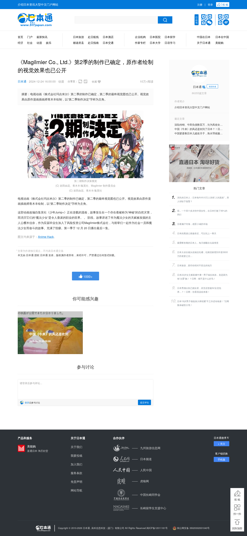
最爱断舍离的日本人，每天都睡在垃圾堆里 (197, 242)
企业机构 (140, 37)
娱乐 (48, 43)
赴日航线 (93, 37)
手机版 (221, 459)
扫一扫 (237, 514)
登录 (210, 4)
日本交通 (108, 43)
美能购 (219, 43)
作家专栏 (140, 43)
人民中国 (142, 470)
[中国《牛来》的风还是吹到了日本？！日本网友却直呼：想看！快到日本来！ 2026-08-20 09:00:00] (50, 313)
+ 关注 (221, 443)
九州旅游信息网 (146, 448)
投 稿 (237, 499)
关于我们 (76, 447)
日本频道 (142, 459)
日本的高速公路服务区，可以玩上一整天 (196, 233)
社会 (30, 43)
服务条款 (76, 473)
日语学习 (170, 43)
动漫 (39, 43)
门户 (30, 37)
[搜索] (165, 20)
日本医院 (155, 37)
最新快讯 (42, 37)
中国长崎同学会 (146, 495)
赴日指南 (93, 43)
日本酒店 (108, 37)
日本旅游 (78, 37)
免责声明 (76, 482)
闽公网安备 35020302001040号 (193, 528)
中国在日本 (203, 37)
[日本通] (35, 20)
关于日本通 (203, 43)
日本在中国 (222, 37)
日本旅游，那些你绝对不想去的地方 (194, 265)
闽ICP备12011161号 (157, 528)
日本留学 (170, 37)
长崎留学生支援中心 (149, 508)
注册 (199, 4)
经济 (20, 43)
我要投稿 (76, 455)
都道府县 (78, 43)
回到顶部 (237, 528)
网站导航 (76, 490)
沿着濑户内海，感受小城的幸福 (192, 223)
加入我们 (76, 464)
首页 (20, 37)
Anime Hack (46, 237)
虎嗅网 (140, 481)
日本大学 (155, 43)
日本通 (22, 81)
